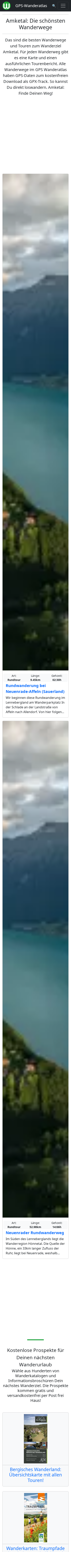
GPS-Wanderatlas (31, 5)
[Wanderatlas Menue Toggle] (63, 6)
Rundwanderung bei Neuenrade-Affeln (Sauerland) (35, 688)
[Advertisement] (35, 134)
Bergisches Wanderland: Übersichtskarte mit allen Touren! (35, 1474)
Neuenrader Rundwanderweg (35, 1232)
